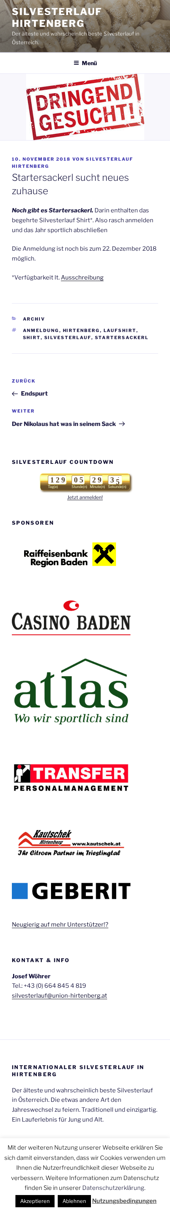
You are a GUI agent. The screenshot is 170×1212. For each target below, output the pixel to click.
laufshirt (120, 330)
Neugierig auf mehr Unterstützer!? (60, 924)
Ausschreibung (82, 277)
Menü (89, 63)
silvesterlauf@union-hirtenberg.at (59, 995)
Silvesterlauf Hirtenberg (57, 17)
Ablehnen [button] (74, 1201)
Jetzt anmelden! (85, 497)
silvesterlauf (67, 337)
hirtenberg (81, 330)
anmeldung (41, 330)
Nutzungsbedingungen (124, 1200)
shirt (32, 337)
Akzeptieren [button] (35, 1201)
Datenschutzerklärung (113, 1187)
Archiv (34, 319)
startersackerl (122, 337)
